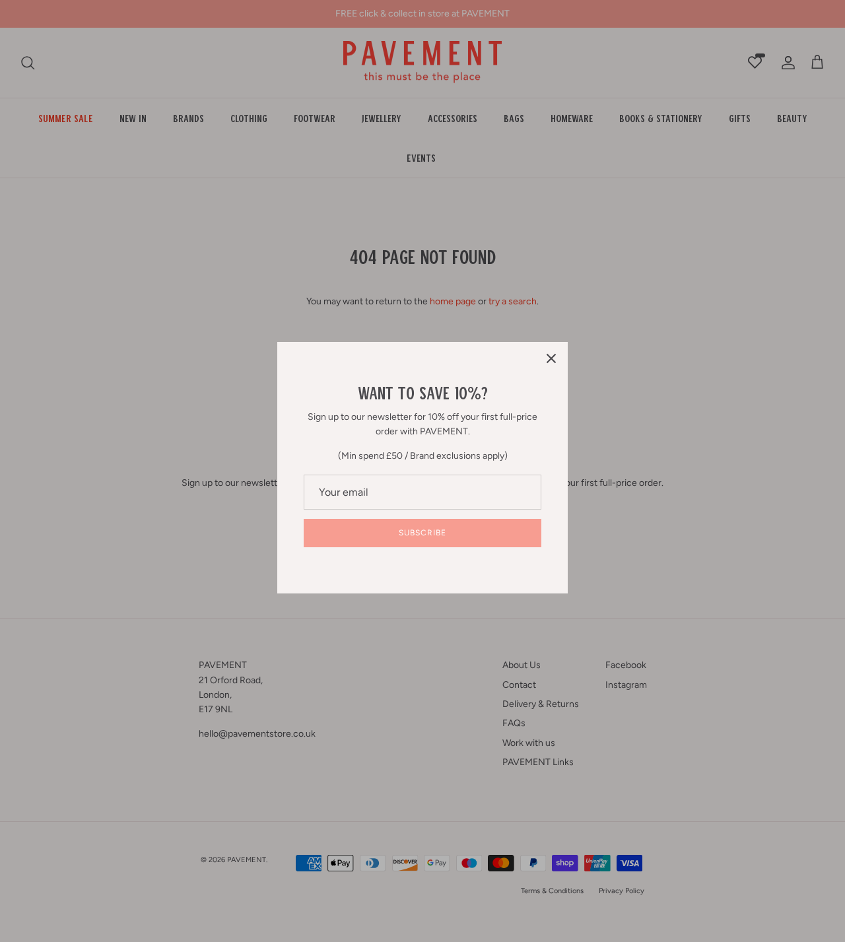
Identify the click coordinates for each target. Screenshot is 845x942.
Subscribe (422, 532)
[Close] (551, 358)
